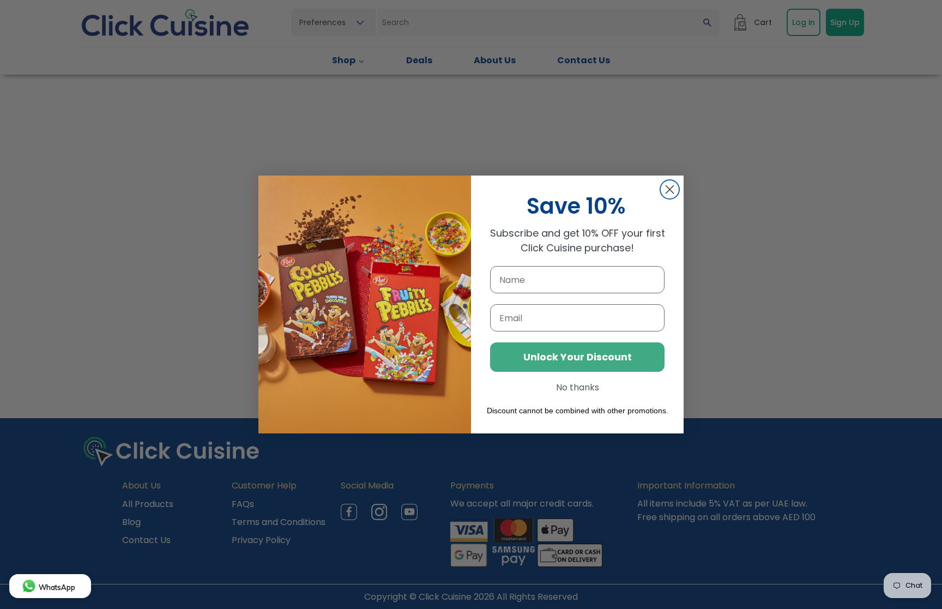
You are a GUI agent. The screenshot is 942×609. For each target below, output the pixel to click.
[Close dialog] (669, 189)
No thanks (577, 387)
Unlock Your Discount (577, 357)
